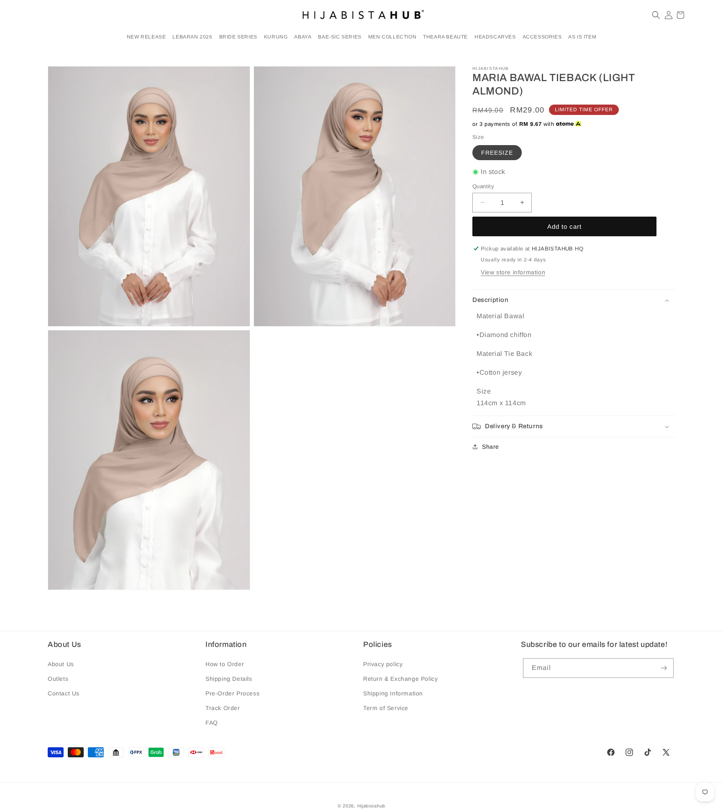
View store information (513, 272)
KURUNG (276, 37)
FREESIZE (497, 152)
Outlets (58, 678)
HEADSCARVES (495, 37)
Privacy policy (383, 664)
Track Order (222, 708)
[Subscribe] (664, 668)
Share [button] (490, 446)
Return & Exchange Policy (400, 678)
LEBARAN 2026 (192, 37)
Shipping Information (393, 693)
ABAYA (302, 37)
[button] (192, 37)
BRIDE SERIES (238, 37)
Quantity (483, 186)
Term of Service (385, 708)
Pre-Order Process (232, 693)
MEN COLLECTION (392, 37)
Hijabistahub (371, 805)
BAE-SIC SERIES (339, 37)
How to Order (224, 664)
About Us (61, 664)
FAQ (211, 722)
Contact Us (63, 693)
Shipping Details (228, 678)
